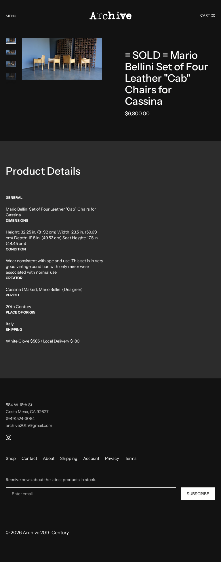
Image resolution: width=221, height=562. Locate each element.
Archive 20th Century (46, 532)
